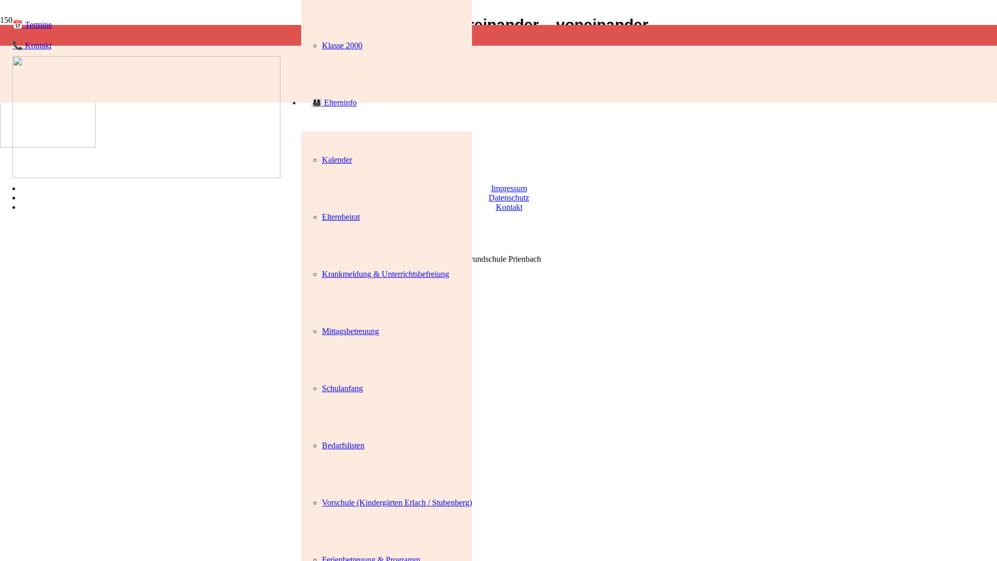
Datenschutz (509, 197)
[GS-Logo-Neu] (146, 175)
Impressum (509, 188)
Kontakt (509, 207)
